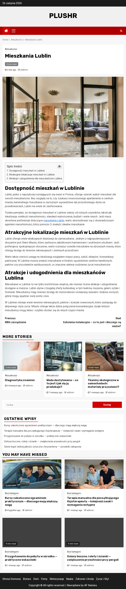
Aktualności (11, 49)
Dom (36, 578)
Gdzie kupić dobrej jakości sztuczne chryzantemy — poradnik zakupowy (42, 446)
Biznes (27, 578)
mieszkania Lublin (53, 220)
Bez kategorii (12, 493)
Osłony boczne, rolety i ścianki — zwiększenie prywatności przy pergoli (42, 441)
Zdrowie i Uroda (84, 578)
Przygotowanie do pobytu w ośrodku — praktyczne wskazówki (37, 436)
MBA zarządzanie (15, 320)
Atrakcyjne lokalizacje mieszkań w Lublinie (32, 174)
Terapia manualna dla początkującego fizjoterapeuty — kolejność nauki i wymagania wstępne (54, 430)
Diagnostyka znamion (20, 380)
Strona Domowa (11, 578)
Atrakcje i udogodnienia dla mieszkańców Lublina (35, 178)
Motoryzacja (57, 578)
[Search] (121, 31)
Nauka (69, 578)
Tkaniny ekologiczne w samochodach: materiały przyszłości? (103, 384)
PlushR (63, 16)
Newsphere (73, 585)
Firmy (44, 578)
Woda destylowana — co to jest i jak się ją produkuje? (62, 384)
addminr (24, 70)
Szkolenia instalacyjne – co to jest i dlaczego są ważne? (92, 322)
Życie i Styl (102, 578)
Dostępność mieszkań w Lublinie (27, 170)
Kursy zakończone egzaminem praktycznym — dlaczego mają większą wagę (45, 425)
